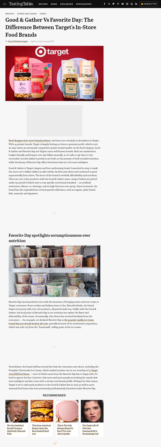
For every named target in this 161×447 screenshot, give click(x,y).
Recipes (43, 4)
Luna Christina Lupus (18, 41)
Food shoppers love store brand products (30, 140)
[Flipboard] (113, 4)
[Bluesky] (122, 4)
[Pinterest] (118, 4)
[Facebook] (104, 4)
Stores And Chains (27, 13)
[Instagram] (127, 4)
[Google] (131, 4)
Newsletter (150, 4)
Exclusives (66, 4)
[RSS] (136, 4)
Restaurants (83, 4)
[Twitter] (109, 4)
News (54, 4)
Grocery (9, 13)
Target (43, 13)
